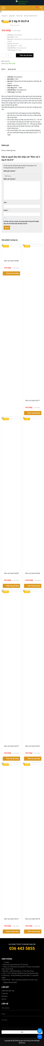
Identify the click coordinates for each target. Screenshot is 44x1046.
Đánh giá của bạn (10, 171)
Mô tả (3, 69)
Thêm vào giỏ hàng (25, 55)
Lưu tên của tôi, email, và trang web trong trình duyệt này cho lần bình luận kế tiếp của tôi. (21, 222)
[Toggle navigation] (4, 8)
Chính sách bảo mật (8, 991)
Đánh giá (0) (12, 69)
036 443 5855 (22, 948)
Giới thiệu (4, 996)
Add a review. (15, 25)
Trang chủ (4, 16)
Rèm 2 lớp (19, 16)
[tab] (3, 69)
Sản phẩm (12, 16)
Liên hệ (4, 999)
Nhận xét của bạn (10, 179)
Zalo (39, 1037)
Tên (5, 202)
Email (6, 210)
